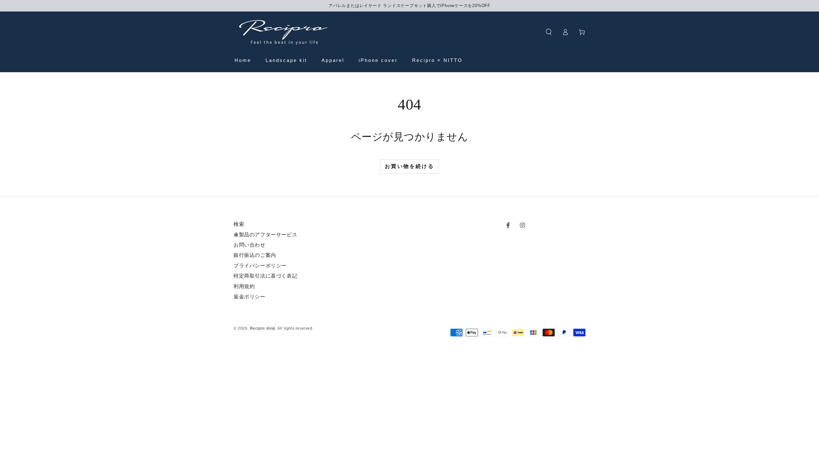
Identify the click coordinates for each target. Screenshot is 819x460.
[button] (548, 32)
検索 (239, 224)
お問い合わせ (250, 245)
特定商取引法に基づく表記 (265, 276)
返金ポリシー (250, 296)
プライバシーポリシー (260, 265)
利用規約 (244, 286)
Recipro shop (262, 328)
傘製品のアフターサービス (265, 234)
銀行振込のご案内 (255, 255)
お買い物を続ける (409, 166)
